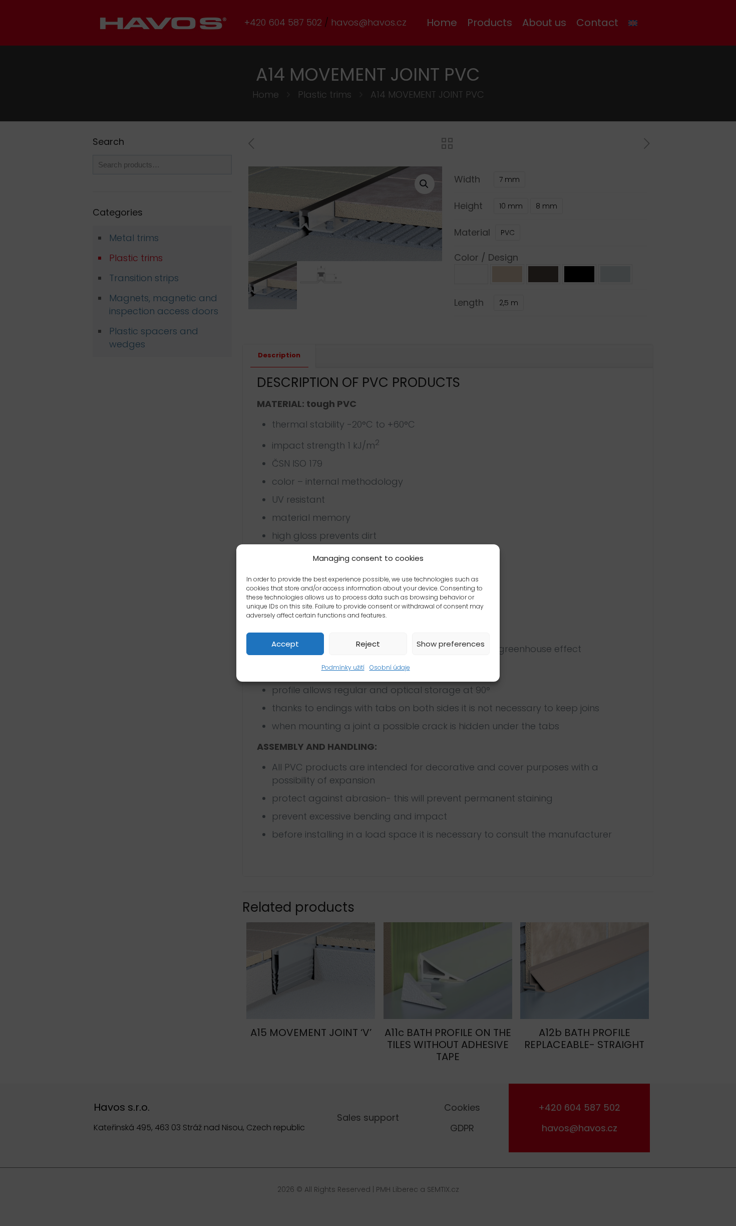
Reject (368, 644)
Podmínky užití (342, 667)
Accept (285, 644)
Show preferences (451, 644)
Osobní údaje (390, 667)
